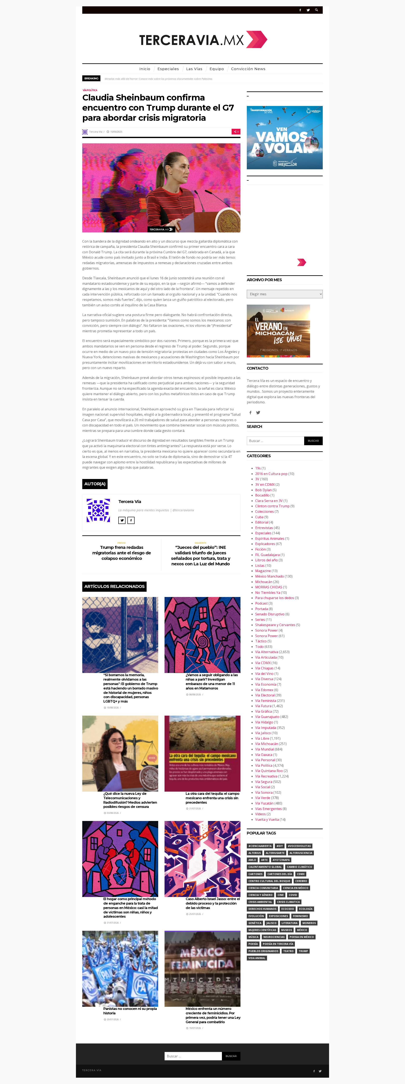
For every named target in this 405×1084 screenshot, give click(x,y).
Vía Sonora (264, 792)
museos (286, 930)
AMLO (252, 860)
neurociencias (274, 937)
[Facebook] (300, 10)
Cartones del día (279, 874)
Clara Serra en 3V (269, 500)
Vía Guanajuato (267, 716)
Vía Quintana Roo (269, 770)
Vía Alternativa (266, 652)
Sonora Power (266, 630)
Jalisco (271, 923)
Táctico (261, 641)
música (253, 937)
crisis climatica (288, 902)
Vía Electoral (265, 695)
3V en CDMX (265, 484)
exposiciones (278, 916)
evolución (256, 916)
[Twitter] (308, 10)
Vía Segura (263, 781)
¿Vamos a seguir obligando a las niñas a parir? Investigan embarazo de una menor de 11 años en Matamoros (212, 681)
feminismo (300, 916)
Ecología (305, 909)
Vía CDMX (263, 663)
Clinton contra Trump (272, 506)
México (302, 930)
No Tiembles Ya (267, 592)
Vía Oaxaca (263, 754)
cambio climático (299, 867)
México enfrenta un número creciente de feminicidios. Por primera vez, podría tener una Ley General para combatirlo (213, 1015)
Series (260, 619)
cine (281, 895)
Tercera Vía (95, 131)
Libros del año (266, 560)
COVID (293, 895)
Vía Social (262, 787)
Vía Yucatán (264, 803)
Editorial (261, 522)
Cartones (255, 874)
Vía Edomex (264, 690)
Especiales (263, 533)
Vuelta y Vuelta (267, 819)
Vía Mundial (264, 749)
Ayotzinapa (281, 860)
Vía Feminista (265, 700)
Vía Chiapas (264, 668)
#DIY (280, 846)
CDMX (301, 874)
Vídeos (260, 814)
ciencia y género (260, 895)
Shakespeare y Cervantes (275, 625)
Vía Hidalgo (264, 722)
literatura (289, 923)
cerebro (301, 881)
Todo (259, 646)
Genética (254, 923)
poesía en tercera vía (278, 944)
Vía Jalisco (263, 733)
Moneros (309, 923)
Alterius (254, 853)
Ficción (260, 549)
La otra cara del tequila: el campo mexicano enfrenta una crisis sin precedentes (212, 798)
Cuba (259, 517)
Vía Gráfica (263, 711)
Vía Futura (263, 706)
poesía (253, 944)
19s (258, 468)
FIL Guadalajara (267, 554)
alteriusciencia (301, 853)
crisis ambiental (260, 902)
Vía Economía (265, 684)
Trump (303, 951)
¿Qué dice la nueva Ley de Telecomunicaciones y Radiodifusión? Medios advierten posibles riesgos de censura (130, 800)
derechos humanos (262, 909)
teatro (288, 951)
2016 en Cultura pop (271, 473)
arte (264, 860)
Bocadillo (262, 495)
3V (257, 479)
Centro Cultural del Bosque (269, 881)
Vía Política (90, 90)
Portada (261, 608)
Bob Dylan (263, 490)
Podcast (261, 603)
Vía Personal (265, 760)
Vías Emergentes (268, 808)
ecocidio (287, 909)
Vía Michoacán (266, 743)
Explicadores (265, 543)
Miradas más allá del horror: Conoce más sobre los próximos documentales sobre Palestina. (159, 78)
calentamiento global (265, 867)
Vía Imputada (265, 727)
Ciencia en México (295, 888)
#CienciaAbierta (259, 846)
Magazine (263, 570)
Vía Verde (262, 797)
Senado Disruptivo (270, 614)
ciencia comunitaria (263, 888)
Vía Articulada (266, 657)
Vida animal (256, 958)
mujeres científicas (262, 930)
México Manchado (269, 576)
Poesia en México (302, 937)
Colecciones (264, 511)
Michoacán (263, 581)
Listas (260, 565)
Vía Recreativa (266, 776)
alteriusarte (275, 853)
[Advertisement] (285, 219)
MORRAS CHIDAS (268, 587)
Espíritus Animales (269, 538)
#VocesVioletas (299, 846)
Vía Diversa (264, 679)
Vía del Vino (264, 673)
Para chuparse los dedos (274, 598)
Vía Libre (262, 738)
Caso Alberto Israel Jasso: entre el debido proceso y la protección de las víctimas (213, 903)
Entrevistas (264, 527)
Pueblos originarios (263, 951)
